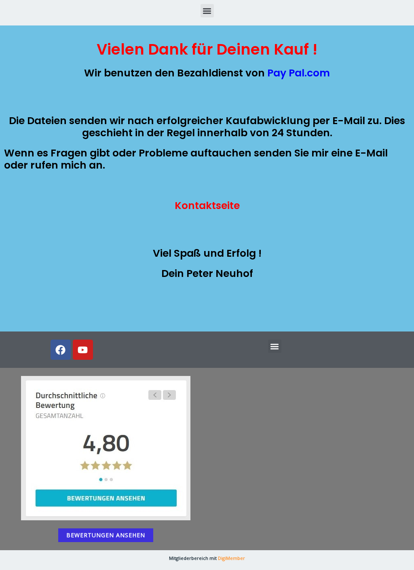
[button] (207, 10)
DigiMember (231, 558)
